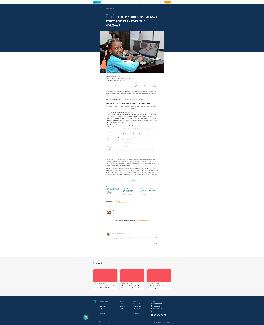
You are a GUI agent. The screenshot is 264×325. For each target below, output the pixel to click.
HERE (133, 180)
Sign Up (159, 2)
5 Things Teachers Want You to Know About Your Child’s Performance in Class (130, 190)
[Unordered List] (122, 238)
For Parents (139, 2)
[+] (131, 237)
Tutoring (121, 308)
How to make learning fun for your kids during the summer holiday (112, 190)
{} (129, 237)
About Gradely (103, 306)
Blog (101, 308)
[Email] (127, 202)
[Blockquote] (124, 238)
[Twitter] (119, 202)
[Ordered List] (120, 238)
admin (107, 14)
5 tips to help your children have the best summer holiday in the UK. (147, 190)
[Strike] (118, 238)
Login (156, 229)
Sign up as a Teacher (137, 308)
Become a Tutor (137, 313)
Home (101, 303)
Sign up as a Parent (137, 306)
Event (121, 311)
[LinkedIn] (122, 202)
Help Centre (102, 313)
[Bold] (113, 238)
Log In (167, 2)
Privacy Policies (166, 322)
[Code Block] (126, 238)
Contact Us (102, 311)
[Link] (128, 238)
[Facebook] (116, 202)
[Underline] (116, 238)
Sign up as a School (137, 311)
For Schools (147, 2)
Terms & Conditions (156, 322)
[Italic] (114, 238)
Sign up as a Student (137, 303)
